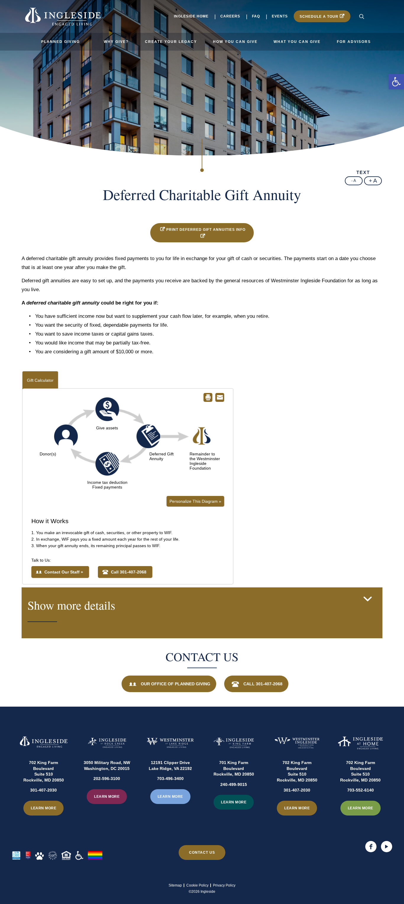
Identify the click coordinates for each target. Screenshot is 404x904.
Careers (230, 16)
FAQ (256, 16)
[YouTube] (386, 846)
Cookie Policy (197, 885)
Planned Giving (60, 42)
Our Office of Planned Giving (175, 683)
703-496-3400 (170, 778)
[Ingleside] (62, 16)
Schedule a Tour (319, 16)
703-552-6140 (360, 790)
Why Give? (116, 42)
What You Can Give (297, 42)
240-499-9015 (233, 784)
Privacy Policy (224, 885)
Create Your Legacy (171, 42)
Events (280, 16)
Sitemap (175, 885)
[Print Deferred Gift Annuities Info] (162, 230)
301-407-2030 (43, 790)
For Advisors (354, 42)
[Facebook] (370, 846)
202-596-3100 (106, 778)
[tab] (202, 612)
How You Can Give (235, 42)
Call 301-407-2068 (262, 683)
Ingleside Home (191, 16)
